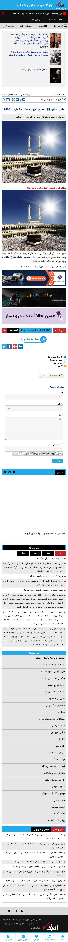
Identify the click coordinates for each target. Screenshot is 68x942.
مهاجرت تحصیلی (56, 753)
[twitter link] (9, 911)
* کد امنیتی (58, 444)
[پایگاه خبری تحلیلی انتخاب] (60, 5)
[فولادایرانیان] (34, 278)
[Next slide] (5, 472)
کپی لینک (59, 330)
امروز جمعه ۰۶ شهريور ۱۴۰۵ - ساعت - (45, 13)
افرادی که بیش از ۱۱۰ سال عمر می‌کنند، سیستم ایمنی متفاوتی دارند (34, 880)
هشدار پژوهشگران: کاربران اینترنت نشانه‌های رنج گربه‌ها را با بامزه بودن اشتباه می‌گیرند (33, 896)
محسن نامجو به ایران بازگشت (34, 69)
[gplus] (15, 346)
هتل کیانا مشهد (57, 699)
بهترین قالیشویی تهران (53, 793)
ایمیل (60, 403)
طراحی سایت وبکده (55, 780)
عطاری (61, 712)
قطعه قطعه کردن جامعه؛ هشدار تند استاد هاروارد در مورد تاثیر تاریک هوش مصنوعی (33, 854)
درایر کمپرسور (58, 732)
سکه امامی (59, 800)
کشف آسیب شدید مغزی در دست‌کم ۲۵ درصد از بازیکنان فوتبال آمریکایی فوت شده (28, 53)
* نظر (60, 415)
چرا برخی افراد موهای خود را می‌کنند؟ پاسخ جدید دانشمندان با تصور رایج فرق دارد (33, 845)
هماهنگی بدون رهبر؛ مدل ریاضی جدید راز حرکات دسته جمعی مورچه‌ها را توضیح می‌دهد (33, 887)
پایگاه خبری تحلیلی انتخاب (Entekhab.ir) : (46, 188)
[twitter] (4, 346)
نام (62, 392)
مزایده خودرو (58, 787)
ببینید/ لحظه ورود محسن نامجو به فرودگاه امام (43, 590)
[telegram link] (15, 911)
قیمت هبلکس (58, 760)
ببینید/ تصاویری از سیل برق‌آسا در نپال (46, 576)
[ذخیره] (13, 99)
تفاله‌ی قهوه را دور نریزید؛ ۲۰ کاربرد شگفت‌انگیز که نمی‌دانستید (36, 861)
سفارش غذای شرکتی (54, 773)
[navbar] (64, 13)
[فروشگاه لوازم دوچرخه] (34, 297)
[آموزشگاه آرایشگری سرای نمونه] (34, 316)
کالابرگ (61, 739)
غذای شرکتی (58, 726)
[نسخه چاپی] (3, 99)
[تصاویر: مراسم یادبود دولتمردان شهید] (34, 503)
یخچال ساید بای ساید (53, 678)
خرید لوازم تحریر (56, 685)
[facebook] (9, 346)
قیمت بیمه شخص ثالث (53, 766)
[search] (4, 14)
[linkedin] (20, 346)
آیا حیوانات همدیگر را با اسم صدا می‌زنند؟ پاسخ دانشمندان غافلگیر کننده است (33, 873)
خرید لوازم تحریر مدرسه (53, 671)
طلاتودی (60, 746)
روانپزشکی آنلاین (56, 821)
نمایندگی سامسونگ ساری (51, 719)
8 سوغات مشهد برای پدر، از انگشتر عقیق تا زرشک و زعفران (38, 866)
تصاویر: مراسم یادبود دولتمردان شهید (45, 533)
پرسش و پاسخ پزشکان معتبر (50, 658)
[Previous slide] (14, 472)
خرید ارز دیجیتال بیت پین (51, 665)
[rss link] (21, 911)
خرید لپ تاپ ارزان (55, 692)
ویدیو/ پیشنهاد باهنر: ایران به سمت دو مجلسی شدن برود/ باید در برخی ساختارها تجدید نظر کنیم (33, 583)
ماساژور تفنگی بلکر (55, 705)
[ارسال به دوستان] (8, 99)
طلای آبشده (59, 814)
